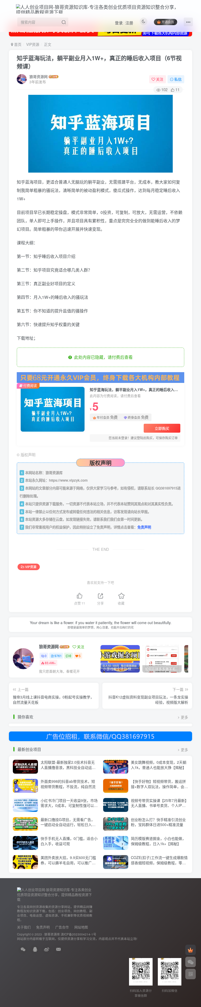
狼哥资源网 (38, 76)
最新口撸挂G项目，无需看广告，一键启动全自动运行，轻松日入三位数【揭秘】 (68, 824)
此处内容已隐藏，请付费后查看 (102, 357)
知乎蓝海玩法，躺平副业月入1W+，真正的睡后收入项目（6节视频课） (99, 62)
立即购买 (162, 428)
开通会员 (167, 22)
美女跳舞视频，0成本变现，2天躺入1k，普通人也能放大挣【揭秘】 (158, 765)
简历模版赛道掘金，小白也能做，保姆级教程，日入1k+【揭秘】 (158, 841)
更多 (184, 717)
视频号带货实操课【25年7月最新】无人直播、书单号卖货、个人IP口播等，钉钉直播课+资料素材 (159, 805)
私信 (178, 79)
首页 (17, 44)
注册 (129, 22)
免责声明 (144, 527)
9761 (58, 655)
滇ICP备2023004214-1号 (78, 934)
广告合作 (62, 927)
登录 (119, 22)
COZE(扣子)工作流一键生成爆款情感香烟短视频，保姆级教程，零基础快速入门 (159, 862)
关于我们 (24, 927)
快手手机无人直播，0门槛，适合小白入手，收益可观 (69, 841)
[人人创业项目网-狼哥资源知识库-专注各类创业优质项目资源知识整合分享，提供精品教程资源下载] (55, 894)
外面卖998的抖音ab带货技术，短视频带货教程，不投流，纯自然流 (68, 784)
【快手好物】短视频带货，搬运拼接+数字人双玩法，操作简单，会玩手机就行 (159, 786)
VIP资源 (32, 44)
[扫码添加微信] (190, 962)
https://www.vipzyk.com (68, 480)
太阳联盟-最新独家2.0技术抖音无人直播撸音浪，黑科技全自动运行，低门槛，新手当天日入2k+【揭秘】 (68, 770)
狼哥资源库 (52, 934)
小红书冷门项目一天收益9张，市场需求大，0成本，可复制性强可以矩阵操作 (69, 805)
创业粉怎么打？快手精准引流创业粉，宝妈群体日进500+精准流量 (158, 822)
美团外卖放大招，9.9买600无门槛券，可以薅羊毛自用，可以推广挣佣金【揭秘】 (68, 862)
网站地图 (81, 927)
